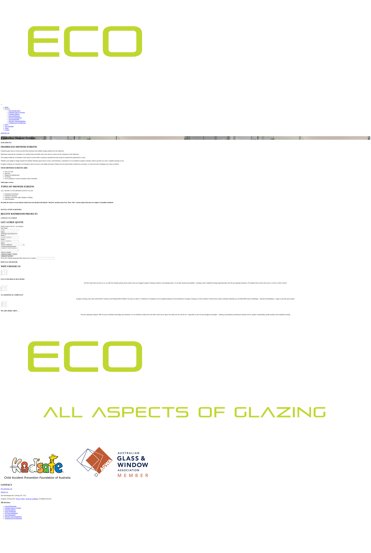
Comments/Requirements (8, 246)
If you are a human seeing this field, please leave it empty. (18, 258)
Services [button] (7, 109)
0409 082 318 (5, 133)
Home (6, 107)
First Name (4, 228)
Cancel (15, 254)
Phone (3, 235)
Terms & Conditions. (32, 499)
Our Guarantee (9, 126)
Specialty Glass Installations (17, 121)
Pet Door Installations (15, 117)
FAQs (6, 124)
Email (3, 239)
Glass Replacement (14, 111)
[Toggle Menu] (1, 104)
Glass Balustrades (14, 119)
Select (2, 232)
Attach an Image (6, 252)
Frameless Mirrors (14, 114)
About (7, 128)
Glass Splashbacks (14, 116)
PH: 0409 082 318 (6, 489)
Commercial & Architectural (17, 123)
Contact (7, 130)
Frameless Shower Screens (17, 112)
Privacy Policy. (20, 499)
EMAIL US (4, 492)
